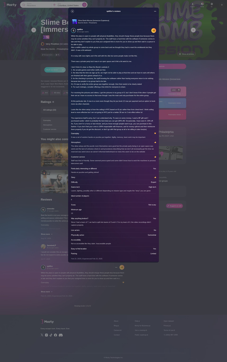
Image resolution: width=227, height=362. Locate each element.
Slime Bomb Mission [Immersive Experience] (93, 20)
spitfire (80, 29)
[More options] (155, 11)
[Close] (72, 11)
